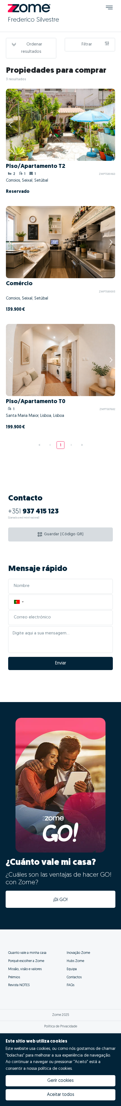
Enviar (60, 663)
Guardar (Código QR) (63, 534)
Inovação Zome (78, 953)
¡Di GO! (60, 899)
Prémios (14, 977)
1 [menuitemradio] (60, 445)
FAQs (70, 985)
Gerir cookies (60, 1080)
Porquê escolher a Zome (26, 961)
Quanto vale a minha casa (27, 953)
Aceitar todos (60, 1095)
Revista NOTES (19, 985)
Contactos (74, 977)
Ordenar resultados (31, 48)
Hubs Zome (75, 961)
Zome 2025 (60, 1015)
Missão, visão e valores (25, 969)
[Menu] (109, 8)
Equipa (72, 969)
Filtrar (87, 44)
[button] (18, 602)
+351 (33, 511)
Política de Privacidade (60, 1026)
